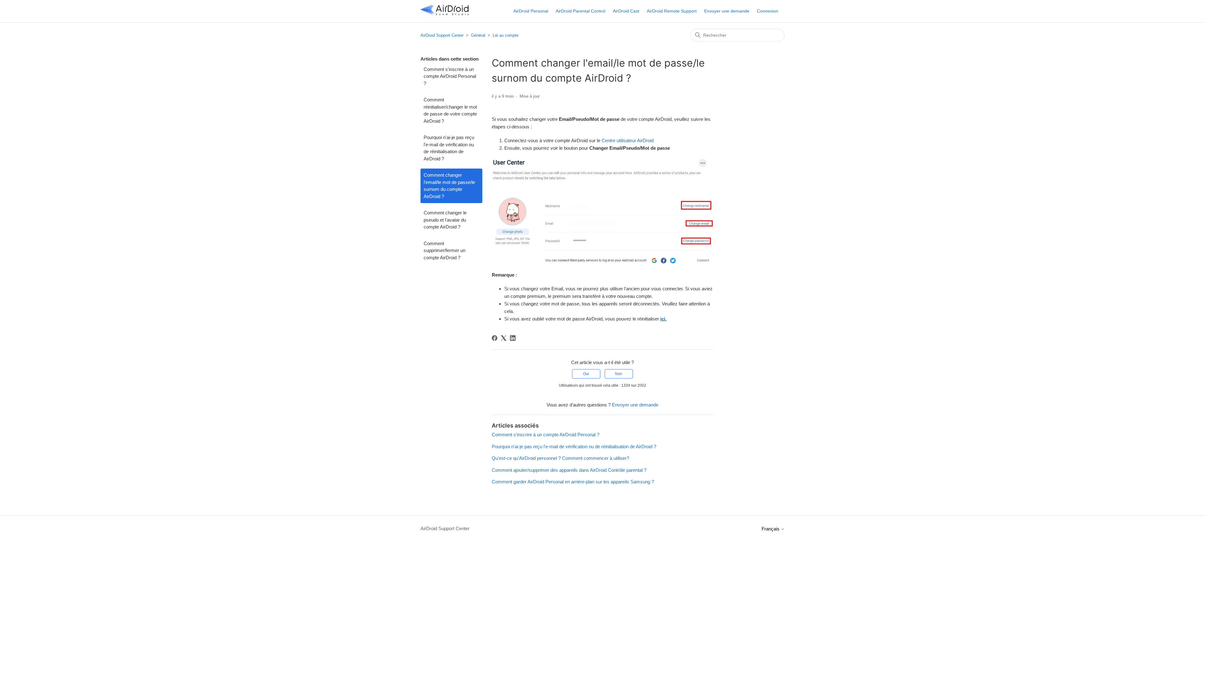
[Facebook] (494, 338)
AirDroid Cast (626, 10)
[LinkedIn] (513, 338)
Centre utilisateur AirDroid (628, 140)
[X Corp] (503, 338)
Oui (586, 374)
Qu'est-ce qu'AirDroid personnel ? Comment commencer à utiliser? (560, 458)
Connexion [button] (767, 10)
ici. (663, 318)
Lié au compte (505, 35)
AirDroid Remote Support (672, 10)
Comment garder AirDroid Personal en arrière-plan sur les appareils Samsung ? (573, 481)
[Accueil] (444, 14)
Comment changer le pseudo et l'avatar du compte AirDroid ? (445, 219)
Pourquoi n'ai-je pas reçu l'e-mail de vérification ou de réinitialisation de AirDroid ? (449, 148)
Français (771, 528)
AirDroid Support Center (441, 35)
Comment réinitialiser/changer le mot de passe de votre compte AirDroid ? (450, 110)
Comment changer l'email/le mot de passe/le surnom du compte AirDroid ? (449, 185)
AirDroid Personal (530, 10)
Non (618, 374)
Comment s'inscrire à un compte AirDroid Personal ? (450, 76)
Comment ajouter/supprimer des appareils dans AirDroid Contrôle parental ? (569, 470)
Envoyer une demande (726, 10)
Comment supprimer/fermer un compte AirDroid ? (444, 250)
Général (478, 35)
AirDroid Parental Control (580, 10)
